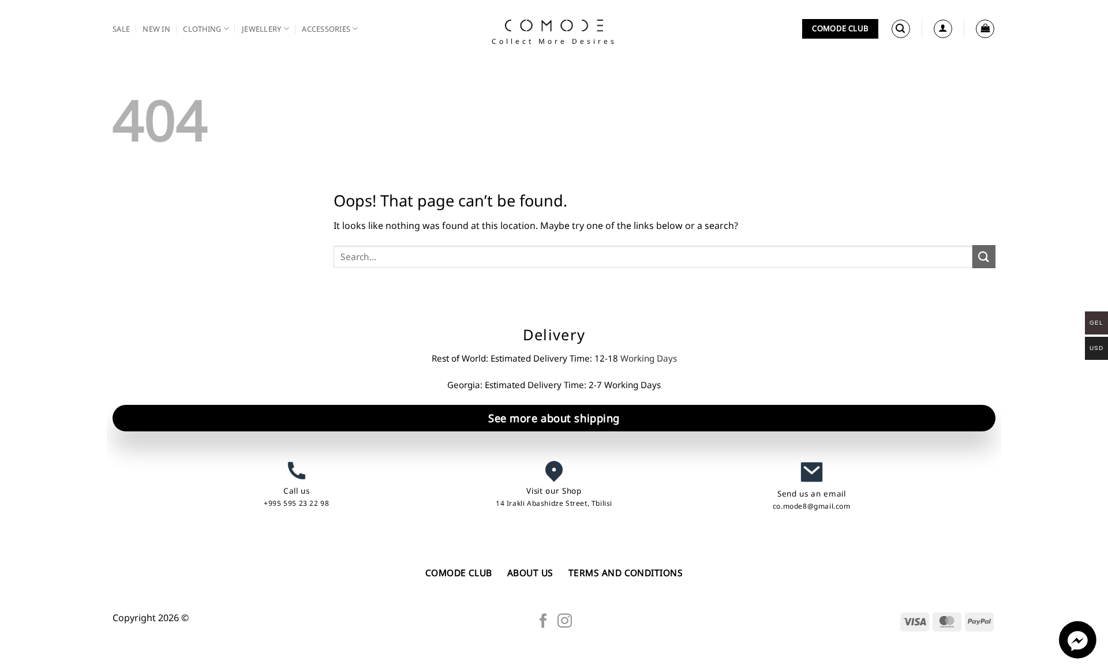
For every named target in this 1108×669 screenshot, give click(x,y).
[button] (901, 29)
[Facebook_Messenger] (1077, 655)
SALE (121, 29)
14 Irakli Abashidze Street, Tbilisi (554, 503)
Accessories (326, 29)
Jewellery (261, 29)
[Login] (943, 29)
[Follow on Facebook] (543, 622)
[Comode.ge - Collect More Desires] (554, 26)
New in (156, 29)
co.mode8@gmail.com (812, 506)
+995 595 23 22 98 (296, 503)
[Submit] (983, 256)
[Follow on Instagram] (564, 622)
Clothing (202, 29)
